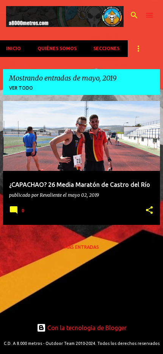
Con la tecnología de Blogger (86, 327)
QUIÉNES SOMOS (57, 48)
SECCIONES (106, 48)
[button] (149, 210)
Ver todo (21, 87)
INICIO (13, 48)
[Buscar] (134, 15)
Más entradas (81, 247)
